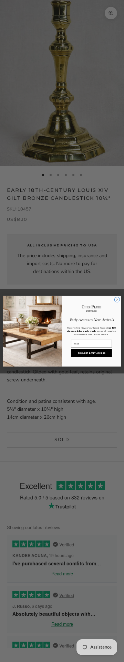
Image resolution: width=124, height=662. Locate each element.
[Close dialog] (117, 299)
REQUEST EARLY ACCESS (91, 353)
